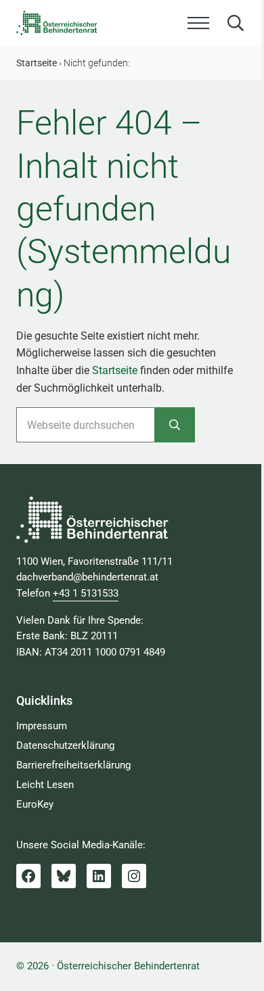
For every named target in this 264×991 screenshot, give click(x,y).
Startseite (114, 370)
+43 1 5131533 (85, 593)
